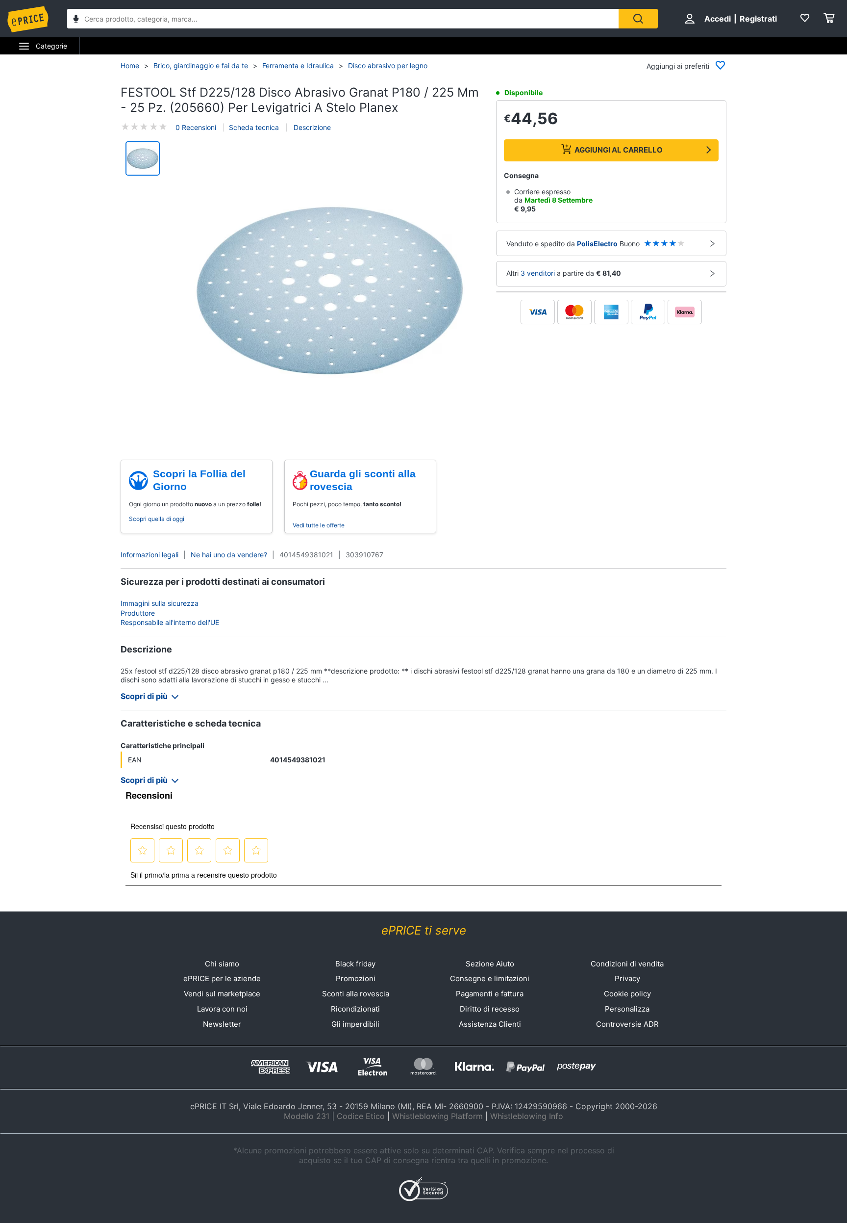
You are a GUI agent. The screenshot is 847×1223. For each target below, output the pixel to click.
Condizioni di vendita (627, 963)
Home (130, 65)
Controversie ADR (627, 1024)
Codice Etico (361, 1116)
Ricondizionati (355, 1009)
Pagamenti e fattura (489, 993)
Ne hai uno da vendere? (229, 554)
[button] (329, 290)
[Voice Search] (76, 20)
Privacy (627, 978)
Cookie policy (627, 993)
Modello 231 (306, 1116)
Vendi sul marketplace (222, 993)
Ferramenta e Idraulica (298, 65)
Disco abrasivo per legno (387, 65)
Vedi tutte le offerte (319, 525)
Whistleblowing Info (526, 1116)
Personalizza (627, 1009)
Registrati (758, 19)
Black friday (355, 963)
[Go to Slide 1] (142, 158)
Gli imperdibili (355, 1024)
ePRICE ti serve (423, 930)
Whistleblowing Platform (437, 1116)
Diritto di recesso (490, 1009)
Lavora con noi (222, 1009)
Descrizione (311, 127)
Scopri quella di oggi (156, 518)
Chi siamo (222, 963)
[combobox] (343, 18)
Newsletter (222, 1024)
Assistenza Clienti (490, 1024)
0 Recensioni (195, 127)
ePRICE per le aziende (222, 978)
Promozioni (355, 978)
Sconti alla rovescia (355, 993)
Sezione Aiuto (490, 963)
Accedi (717, 19)
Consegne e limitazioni (489, 978)
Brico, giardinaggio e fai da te (200, 65)
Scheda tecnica (254, 127)
